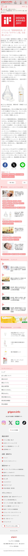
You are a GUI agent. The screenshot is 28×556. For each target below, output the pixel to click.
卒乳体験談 (4, 404)
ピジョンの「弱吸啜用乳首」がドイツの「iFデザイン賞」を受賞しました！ (14, 11)
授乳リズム (22, 254)
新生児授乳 (11, 174)
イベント (5, 458)
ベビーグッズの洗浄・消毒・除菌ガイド (13, 503)
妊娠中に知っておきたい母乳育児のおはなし (14, 475)
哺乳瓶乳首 (5, 174)
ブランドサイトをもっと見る (12, 526)
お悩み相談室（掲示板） (9, 488)
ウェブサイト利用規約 (14, 541)
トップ (3, 372)
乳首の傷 (15, 201)
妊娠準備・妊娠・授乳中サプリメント (12, 496)
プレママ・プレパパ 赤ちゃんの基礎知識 (13, 469)
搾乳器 (4, 201)
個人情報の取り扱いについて (11, 543)
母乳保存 (10, 203)
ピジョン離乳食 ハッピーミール (11, 506)
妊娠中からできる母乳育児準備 (9, 207)
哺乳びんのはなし (12, 9)
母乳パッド (21, 203)
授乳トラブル (5, 383)
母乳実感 (5, 239)
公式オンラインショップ (9, 443)
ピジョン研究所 (19, 174)
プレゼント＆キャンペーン (9, 461)
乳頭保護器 (5, 205)
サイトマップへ (14, 531)
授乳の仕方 (5, 251)
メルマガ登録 (14, 430)
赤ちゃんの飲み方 (16, 237)
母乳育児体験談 (5, 400)
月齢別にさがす (15, 3)
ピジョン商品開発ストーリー (10, 446)
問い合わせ (21, 543)
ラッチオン (16, 239)
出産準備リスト (7, 449)
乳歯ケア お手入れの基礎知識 (10, 509)
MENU (23, 6)
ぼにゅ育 (5, 9)
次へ (25, 182)
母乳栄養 (5, 203)
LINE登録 (21, 3)
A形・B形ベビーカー (8, 518)
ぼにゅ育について (6, 375)
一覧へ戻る (11, 182)
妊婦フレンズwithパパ (8, 472)
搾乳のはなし (5, 393)
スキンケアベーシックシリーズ (11, 515)
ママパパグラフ (7, 482)
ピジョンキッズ (7, 522)
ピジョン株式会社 (14, 546)
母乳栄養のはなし (6, 397)
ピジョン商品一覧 (7, 440)
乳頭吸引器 (11, 205)
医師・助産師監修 (21, 207)
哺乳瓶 (19, 201)
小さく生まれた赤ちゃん (8, 177)
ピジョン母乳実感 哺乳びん (10, 500)
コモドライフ (6, 485)
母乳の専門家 (5, 199)
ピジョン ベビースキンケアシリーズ (12, 512)
